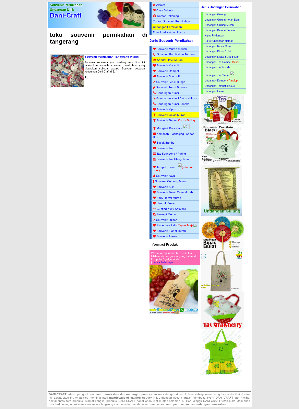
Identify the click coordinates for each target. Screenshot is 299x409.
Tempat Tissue (166, 167)
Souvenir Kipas (166, 109)
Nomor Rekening (168, 16)
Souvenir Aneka (167, 236)
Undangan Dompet (215, 80)
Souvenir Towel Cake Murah (175, 192)
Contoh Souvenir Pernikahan (171, 21)
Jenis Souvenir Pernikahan (171, 41)
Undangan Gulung (215, 14)
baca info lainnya (163, 262)
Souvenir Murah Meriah (172, 49)
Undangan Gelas (214, 91)
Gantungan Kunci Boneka (172, 104)
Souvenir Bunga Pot (169, 76)
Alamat (160, 5)
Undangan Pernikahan (167, 27)
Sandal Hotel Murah (170, 60)
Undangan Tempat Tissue (220, 85)
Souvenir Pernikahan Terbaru (176, 54)
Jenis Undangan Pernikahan (221, 7)
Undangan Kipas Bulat (218, 51)
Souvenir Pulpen (166, 219)
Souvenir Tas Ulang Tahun (173, 159)
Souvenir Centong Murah (171, 181)
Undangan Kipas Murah (218, 46)
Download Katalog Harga (169, 32)
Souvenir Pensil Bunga (170, 82)
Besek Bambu (166, 142)
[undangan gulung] (221, 215)
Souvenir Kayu (165, 175)
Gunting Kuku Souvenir (171, 208)
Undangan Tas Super (217, 75)
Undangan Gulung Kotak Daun (222, 19)
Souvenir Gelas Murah (171, 115)
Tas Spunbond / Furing (171, 153)
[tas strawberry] (222, 327)
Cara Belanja (164, 10)
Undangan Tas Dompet (218, 62)
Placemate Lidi (166, 225)
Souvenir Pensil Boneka (171, 87)
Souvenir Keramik (168, 65)
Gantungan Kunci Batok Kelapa (176, 98)
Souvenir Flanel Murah (171, 230)
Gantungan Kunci (167, 93)
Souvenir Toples (167, 120)
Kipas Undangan (214, 35)
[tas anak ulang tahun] (221, 373)
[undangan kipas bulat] (222, 249)
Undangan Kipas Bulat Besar (222, 56)
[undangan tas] (222, 123)
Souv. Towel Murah (169, 197)
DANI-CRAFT (211, 400)
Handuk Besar (166, 203)
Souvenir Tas (165, 148)
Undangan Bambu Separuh (220, 30)
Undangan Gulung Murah (219, 24)
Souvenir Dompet (168, 71)
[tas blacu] (221, 164)
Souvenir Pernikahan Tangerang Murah (112, 56)
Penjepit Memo (166, 214)
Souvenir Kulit (165, 186)
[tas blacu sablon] (221, 290)
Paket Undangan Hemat (219, 40)
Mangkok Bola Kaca (170, 128)
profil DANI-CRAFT (220, 397)
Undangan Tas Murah (217, 67)
